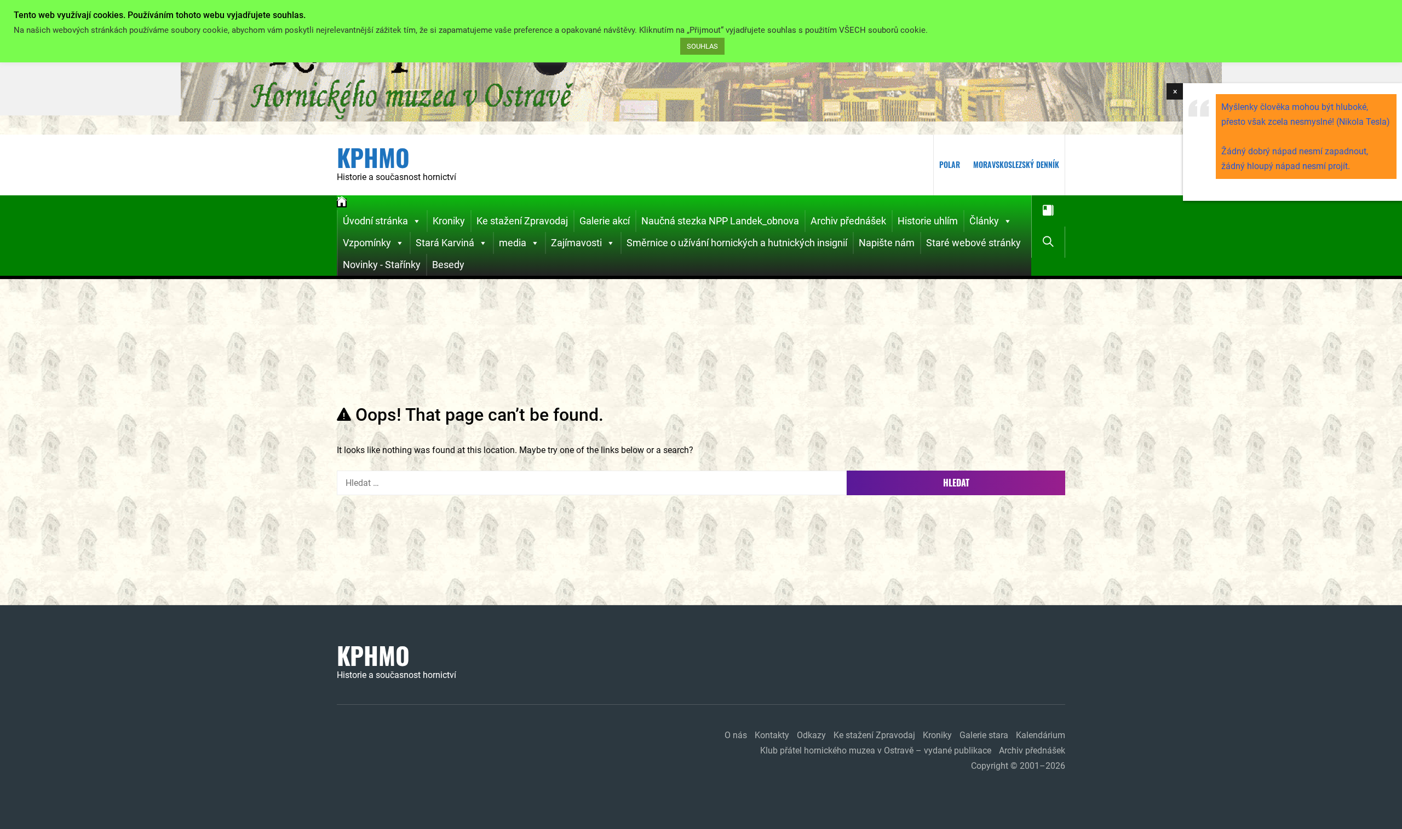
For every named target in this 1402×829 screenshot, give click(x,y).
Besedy (448, 264)
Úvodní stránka (375, 221)
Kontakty (772, 735)
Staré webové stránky (973, 242)
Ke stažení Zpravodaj (522, 221)
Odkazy (811, 735)
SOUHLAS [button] (702, 46)
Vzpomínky (367, 242)
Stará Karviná (445, 242)
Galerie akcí (604, 221)
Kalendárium (1040, 735)
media (512, 242)
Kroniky (449, 221)
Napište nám (887, 242)
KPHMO (373, 158)
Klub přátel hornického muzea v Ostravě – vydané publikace (875, 750)
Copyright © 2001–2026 (1018, 766)
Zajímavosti (576, 242)
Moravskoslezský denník (1016, 164)
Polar (949, 164)
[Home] (342, 203)
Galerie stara (983, 735)
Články (984, 221)
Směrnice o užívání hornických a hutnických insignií (737, 242)
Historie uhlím (928, 221)
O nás (736, 735)
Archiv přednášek (848, 221)
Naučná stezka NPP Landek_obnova (720, 221)
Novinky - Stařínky (382, 264)
